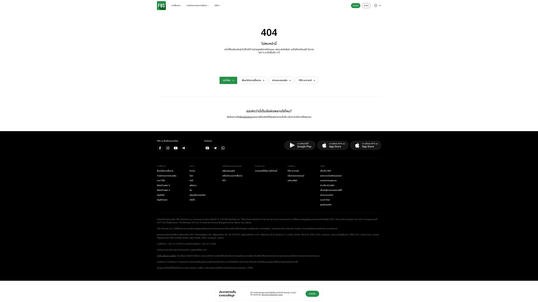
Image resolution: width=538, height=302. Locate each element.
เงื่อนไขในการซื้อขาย (251, 80)
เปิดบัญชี (356, 5)
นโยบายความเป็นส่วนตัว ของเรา (272, 294)
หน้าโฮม (227, 80)
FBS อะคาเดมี (305, 80)
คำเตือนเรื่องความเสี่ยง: (167, 256)
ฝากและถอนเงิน (279, 80)
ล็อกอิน (366, 5)
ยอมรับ (312, 294)
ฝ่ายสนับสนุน (246, 117)
